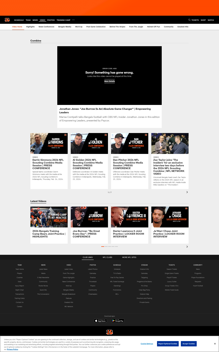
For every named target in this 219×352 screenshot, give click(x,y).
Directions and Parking (144, 298)
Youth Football (198, 286)
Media (43, 273)
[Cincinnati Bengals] (109, 332)
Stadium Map (144, 294)
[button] (109, 81)
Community (43, 281)
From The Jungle (69, 273)
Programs (198, 273)
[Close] (215, 344)
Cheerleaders (92, 294)
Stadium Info (144, 269)
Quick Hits (43, 290)
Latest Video (69, 269)
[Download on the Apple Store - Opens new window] (100, 321)
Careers (19, 306)
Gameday (93, 273)
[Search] (189, 20)
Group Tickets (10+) (171, 286)
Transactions (19, 294)
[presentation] (188, 192)
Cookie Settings (147, 344)
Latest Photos (92, 269)
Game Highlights (68, 277)
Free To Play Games (117, 277)
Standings (117, 286)
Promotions (117, 290)
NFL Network (69, 306)
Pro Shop (144, 286)
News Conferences (68, 281)
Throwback (93, 281)
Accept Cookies (189, 344)
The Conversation (43, 294)
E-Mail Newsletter (43, 277)
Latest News (43, 269)
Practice (93, 277)
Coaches (20, 277)
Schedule (117, 269)
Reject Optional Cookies (167, 344)
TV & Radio (117, 273)
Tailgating (144, 277)
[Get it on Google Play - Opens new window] (118, 322)
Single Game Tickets (172, 273)
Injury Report (19, 286)
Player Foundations (197, 277)
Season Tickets (172, 269)
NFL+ (117, 294)
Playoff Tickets (172, 277)
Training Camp (20, 298)
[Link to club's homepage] (7, 20)
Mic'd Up (69, 286)
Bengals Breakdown (68, 294)
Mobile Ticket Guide (171, 290)
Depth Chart (19, 290)
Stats (19, 281)
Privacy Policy (12, 349)
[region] (109, 344)
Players (19, 273)
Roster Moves (43, 286)
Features (69, 298)
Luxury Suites (171, 281)
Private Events (144, 302)
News (198, 269)
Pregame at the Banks (144, 281)
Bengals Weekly (68, 290)
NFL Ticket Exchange (117, 281)
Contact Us (19, 302)
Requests (198, 281)
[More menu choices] (73, 20)
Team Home (20, 269)
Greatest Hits (68, 302)
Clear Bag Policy (144, 290)
